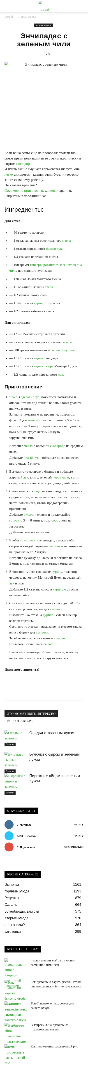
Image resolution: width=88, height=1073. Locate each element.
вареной (57, 350)
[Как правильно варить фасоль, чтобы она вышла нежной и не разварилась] (16, 998)
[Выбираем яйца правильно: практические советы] (16, 1036)
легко (9, 174)
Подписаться (73, 847)
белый (28, 457)
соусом (59, 638)
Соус (8, 190)
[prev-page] (7, 797)
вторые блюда (27, 16)
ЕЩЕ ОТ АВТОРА (20, 721)
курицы (69, 350)
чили (12, 270)
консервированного (44, 265)
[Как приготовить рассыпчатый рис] (16, 1055)
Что (12, 397)
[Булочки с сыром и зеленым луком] (16, 762)
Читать (78, 824)
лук (36, 457)
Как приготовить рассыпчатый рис (54, 1046)
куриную (59, 589)
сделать (26, 397)
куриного (41, 303)
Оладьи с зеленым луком (51, 733)
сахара (48, 287)
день (52, 190)
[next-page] (14, 797)
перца (77, 265)
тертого (39, 358)
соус (36, 397)
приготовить (34, 190)
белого (51, 248)
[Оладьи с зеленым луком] (16, 738)
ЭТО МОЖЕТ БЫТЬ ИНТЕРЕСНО (31, 713)
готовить (15, 520)
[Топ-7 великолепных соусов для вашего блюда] (16, 1012)
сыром (48, 644)
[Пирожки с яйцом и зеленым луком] (16, 784)
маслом (54, 546)
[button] (7, 6)
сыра (49, 366)
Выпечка (10, 744)
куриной (49, 615)
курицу (57, 571)
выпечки (34, 420)
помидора (23, 164)
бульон (29, 514)
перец (57, 477)
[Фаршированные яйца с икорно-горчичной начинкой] (16, 973)
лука (60, 248)
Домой (9, 16)
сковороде (57, 446)
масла (66, 240)
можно (18, 190)
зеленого (66, 265)
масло (28, 446)
